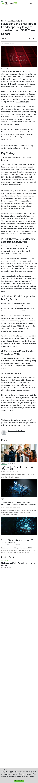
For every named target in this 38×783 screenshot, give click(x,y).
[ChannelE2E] (9, 3)
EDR (2, 537)
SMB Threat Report (22, 102)
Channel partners (8, 464)
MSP (3, 21)
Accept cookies (19, 780)
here (25, 146)
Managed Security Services (14, 21)
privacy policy (21, 776)
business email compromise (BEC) (13, 311)
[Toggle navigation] (35, 3)
